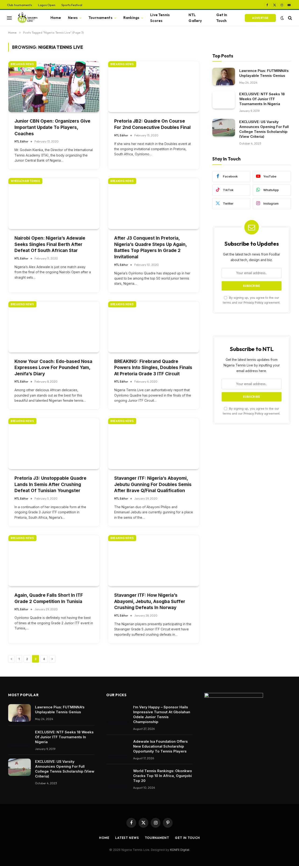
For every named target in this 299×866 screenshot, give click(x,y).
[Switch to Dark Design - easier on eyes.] (282, 18)
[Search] (289, 18)
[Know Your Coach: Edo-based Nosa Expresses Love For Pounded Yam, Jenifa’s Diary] (53, 326)
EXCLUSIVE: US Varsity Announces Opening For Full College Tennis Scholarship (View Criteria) (264, 129)
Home (55, 17)
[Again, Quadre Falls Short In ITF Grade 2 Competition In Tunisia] (53, 560)
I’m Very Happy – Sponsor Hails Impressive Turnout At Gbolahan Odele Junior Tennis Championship (161, 714)
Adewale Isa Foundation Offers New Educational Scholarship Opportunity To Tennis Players (160, 746)
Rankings (131, 17)
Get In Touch (221, 18)
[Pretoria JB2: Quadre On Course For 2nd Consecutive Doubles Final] (153, 86)
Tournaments (100, 17)
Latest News (127, 838)
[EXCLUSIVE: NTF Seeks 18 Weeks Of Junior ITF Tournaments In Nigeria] (223, 100)
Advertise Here (260, 19)
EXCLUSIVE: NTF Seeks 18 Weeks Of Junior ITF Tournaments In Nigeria (262, 99)
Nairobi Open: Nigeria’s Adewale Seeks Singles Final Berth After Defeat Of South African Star (49, 244)
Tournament (157, 838)
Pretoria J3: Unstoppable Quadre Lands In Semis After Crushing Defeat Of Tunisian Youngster (50, 484)
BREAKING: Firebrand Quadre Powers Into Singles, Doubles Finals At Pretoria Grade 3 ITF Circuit (153, 367)
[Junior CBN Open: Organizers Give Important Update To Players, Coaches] (53, 86)
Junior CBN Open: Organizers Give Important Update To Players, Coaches (52, 127)
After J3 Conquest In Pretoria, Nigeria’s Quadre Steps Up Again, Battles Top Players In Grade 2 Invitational (150, 247)
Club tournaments (19, 5)
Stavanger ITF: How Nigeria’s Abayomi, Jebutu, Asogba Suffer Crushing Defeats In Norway (149, 601)
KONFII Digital (179, 850)
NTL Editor (21, 141)
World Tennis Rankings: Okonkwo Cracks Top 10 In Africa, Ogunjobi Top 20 (162, 776)
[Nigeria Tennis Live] (27, 18)
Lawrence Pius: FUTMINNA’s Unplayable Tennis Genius (264, 73)
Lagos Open (46, 5)
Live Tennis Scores (160, 18)
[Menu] (9, 18)
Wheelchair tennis (25, 181)
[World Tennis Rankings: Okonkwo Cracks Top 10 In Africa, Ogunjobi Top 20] (117, 776)
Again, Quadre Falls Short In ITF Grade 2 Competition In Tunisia (48, 598)
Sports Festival (71, 5)
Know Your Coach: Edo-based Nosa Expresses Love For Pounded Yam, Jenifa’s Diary (53, 367)
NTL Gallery (195, 18)
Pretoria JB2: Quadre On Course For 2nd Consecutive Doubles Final (152, 124)
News (73, 17)
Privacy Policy (253, 302)
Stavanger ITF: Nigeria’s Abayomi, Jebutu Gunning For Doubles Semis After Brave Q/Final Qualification (153, 484)
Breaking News (22, 64)
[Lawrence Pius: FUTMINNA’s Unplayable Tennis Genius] (223, 76)
